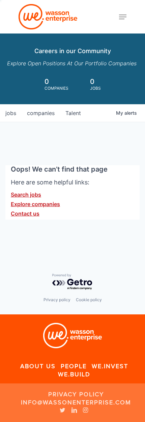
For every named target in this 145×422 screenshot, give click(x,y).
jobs (10, 113)
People (74, 366)
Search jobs (26, 194)
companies (41, 113)
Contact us (25, 213)
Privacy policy (57, 299)
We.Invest (110, 366)
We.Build (74, 374)
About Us (38, 366)
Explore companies (35, 204)
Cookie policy (89, 299)
